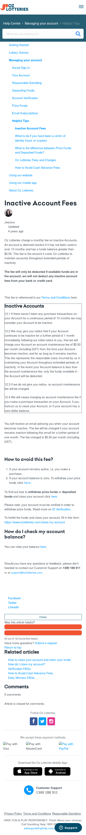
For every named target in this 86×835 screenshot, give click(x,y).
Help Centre (11, 23)
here (53, 496)
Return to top (12, 647)
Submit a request (46, 643)
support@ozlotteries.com (26, 572)
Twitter (12, 602)
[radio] (43, 626)
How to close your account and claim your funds (39, 660)
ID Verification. (61, 509)
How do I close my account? (26, 664)
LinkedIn (13, 607)
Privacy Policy (13, 813)
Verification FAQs (19, 668)
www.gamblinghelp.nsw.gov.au (43, 828)
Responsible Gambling (66, 813)
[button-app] (27, 771)
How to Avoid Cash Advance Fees (30, 673)
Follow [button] (43, 617)
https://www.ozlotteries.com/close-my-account (34, 522)
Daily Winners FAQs (21, 677)
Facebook (14, 598)
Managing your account (41, 23)
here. (27, 483)
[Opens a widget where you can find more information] (68, 828)
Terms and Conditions (55, 297)
